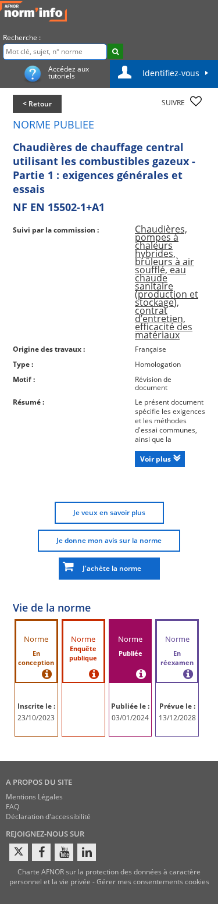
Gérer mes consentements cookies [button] (153, 882)
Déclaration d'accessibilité (48, 816)
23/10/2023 (36, 718)
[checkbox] (196, 101)
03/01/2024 (130, 718)
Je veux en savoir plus (109, 512)
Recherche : (22, 37)
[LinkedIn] (86, 852)
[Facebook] (41, 852)
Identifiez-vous (170, 72)
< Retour (37, 104)
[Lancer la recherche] (115, 51)
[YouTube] (64, 852)
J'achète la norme (109, 568)
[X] (18, 852)
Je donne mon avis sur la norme (109, 540)
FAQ (12, 807)
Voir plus (155, 459)
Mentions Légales (34, 797)
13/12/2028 (177, 718)
